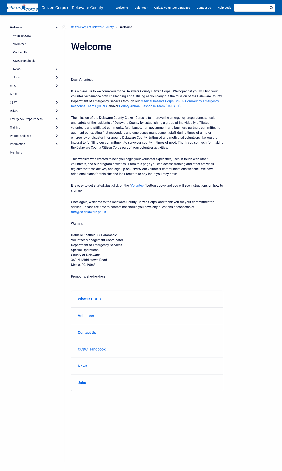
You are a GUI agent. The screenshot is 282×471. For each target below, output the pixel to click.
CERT (13, 102)
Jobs (16, 77)
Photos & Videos (20, 135)
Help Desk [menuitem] (224, 7)
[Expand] (57, 69)
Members (16, 152)
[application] (281, 470)
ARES (13, 94)
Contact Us (20, 52)
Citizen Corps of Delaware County (72, 7)
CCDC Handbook (24, 60)
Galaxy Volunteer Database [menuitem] (172, 7)
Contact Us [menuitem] (204, 7)
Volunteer (19, 44)
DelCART (15, 110)
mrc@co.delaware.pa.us (88, 212)
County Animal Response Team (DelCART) (150, 106)
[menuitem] (147, 299)
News (16, 69)
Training (15, 127)
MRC (13, 85)
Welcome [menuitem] (122, 7)
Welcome (16, 27)
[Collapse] (57, 27)
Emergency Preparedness (26, 119)
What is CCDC (22, 35)
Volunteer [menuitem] (141, 7)
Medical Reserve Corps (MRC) (162, 101)
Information (17, 144)
